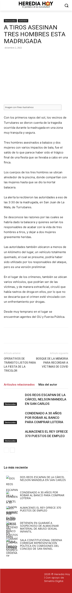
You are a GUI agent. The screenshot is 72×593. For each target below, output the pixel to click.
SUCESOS (23, 20)
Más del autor (47, 384)
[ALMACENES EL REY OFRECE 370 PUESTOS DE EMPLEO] (13, 436)
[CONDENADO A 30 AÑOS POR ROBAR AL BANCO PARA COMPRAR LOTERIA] (13, 417)
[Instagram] (27, 587)
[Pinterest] (37, 56)
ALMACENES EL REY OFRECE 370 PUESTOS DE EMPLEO (40, 509)
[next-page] (12, 450)
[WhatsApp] (46, 56)
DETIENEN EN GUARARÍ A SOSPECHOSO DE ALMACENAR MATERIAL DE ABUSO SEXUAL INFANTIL (39, 527)
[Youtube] (46, 587)
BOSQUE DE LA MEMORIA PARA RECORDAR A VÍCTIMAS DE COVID (52, 362)
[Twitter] (37, 587)
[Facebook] (20, 56)
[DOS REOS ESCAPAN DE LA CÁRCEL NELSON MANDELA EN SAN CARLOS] (13, 399)
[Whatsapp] (55, 587)
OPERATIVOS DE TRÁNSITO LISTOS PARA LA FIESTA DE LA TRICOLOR (20, 364)
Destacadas (10, 20)
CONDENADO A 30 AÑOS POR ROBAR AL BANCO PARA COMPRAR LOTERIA (44, 417)
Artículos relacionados (19, 384)
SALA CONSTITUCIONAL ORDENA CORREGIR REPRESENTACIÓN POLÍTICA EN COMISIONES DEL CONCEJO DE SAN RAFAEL (41, 544)
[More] (55, 56)
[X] (28, 56)
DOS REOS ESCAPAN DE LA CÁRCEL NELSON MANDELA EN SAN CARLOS (45, 399)
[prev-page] (6, 450)
